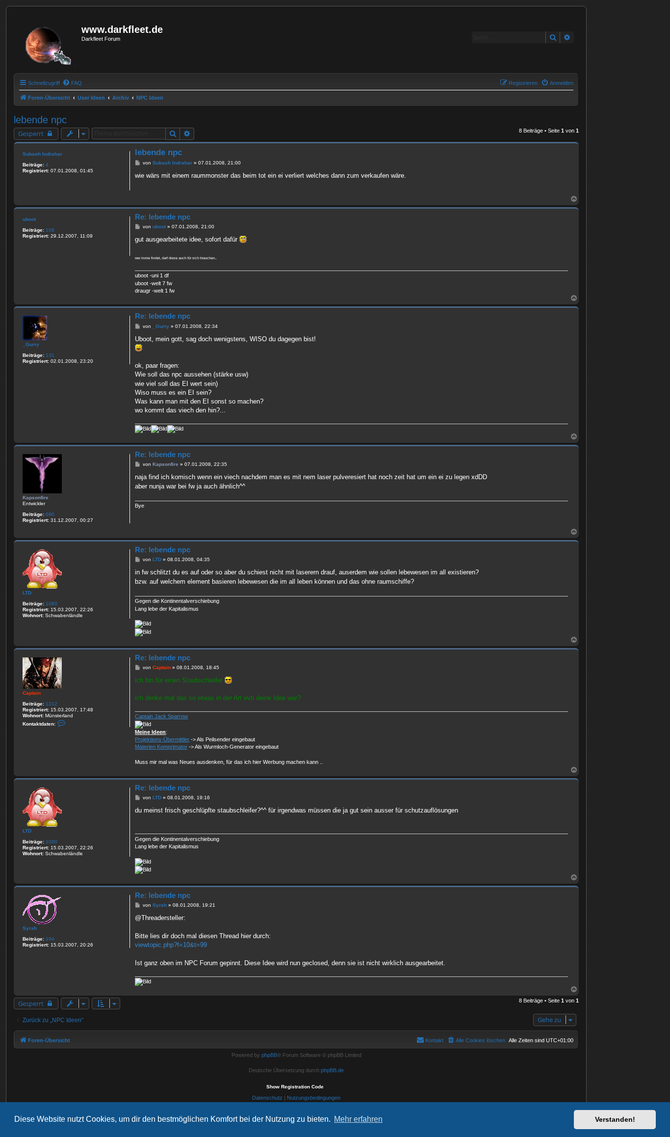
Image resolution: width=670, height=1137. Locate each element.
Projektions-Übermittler (162, 739)
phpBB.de (332, 1070)
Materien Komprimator (161, 747)
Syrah (30, 928)
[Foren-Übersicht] (48, 43)
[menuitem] (72, 83)
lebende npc (40, 119)
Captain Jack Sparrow (161, 716)
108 (50, 230)
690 (50, 514)
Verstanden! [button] (615, 1119)
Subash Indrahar (42, 154)
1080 (51, 603)
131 (50, 355)
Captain (32, 693)
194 (50, 939)
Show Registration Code (295, 1086)
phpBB (269, 1055)
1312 (51, 703)
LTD (27, 593)
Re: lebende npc (162, 217)
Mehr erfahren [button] (358, 1119)
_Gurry (31, 344)
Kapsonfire (36, 497)
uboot (29, 219)
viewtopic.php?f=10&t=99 (171, 944)
